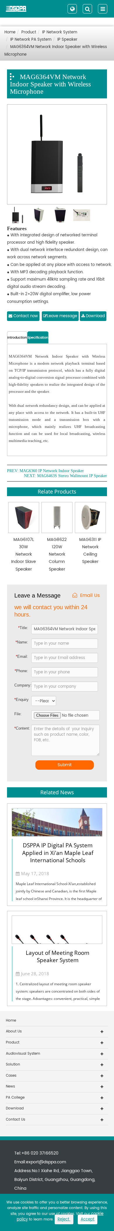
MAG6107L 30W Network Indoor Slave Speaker (23, 554)
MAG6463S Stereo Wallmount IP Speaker (72, 476)
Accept (87, 1219)
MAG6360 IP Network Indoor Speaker (52, 471)
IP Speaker (67, 40)
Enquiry (18, 699)
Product (28, 32)
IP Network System (59, 32)
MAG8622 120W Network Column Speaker (57, 554)
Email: (22, 656)
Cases (11, 1075)
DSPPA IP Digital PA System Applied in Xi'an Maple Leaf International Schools (57, 852)
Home (9, 32)
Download (95, 316)
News (10, 1086)
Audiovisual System (23, 1053)
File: (18, 714)
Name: (21, 642)
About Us (14, 1031)
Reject (64, 1219)
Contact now (25, 316)
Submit (65, 765)
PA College (15, 1097)
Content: (19, 728)
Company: (22, 685)
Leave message (62, 316)
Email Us (90, 595)
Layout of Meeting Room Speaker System (57, 956)
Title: (23, 628)
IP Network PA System (30, 40)
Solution (13, 1064)
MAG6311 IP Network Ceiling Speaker (90, 550)
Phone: (21, 671)
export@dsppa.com (46, 1162)
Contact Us (15, 1119)
